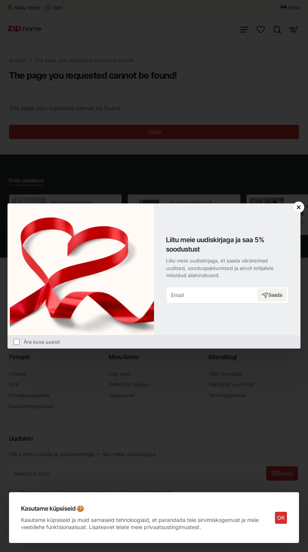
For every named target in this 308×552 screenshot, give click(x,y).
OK (281, 517)
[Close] (298, 207)
